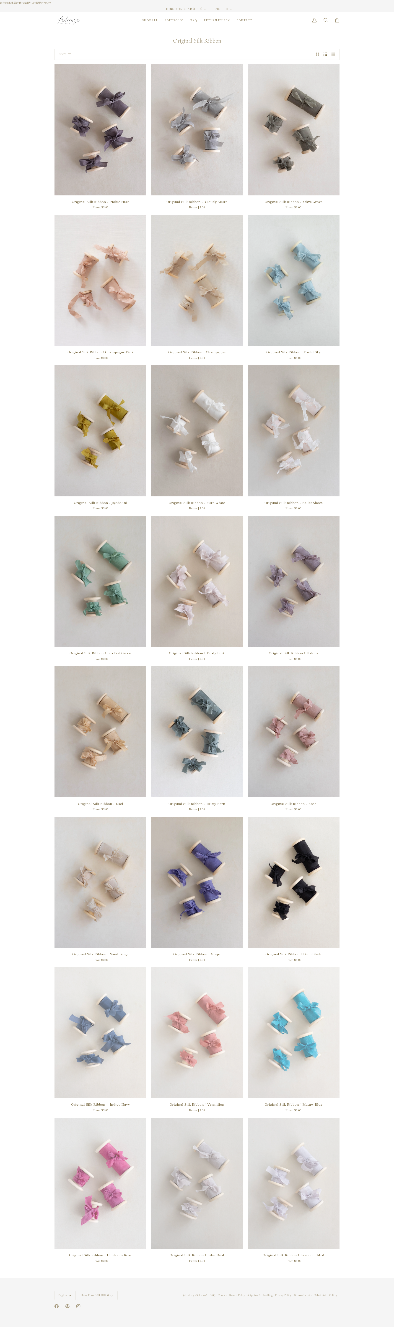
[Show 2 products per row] (317, 54)
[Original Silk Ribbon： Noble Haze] (100, 129)
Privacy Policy (283, 1295)
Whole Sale (320, 1295)
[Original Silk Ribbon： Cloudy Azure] (197, 129)
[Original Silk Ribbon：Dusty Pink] (197, 581)
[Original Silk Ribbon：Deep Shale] (294, 882)
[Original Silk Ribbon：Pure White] (197, 430)
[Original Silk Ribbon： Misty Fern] (197, 731)
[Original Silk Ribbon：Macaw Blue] (294, 1032)
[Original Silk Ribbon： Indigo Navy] (100, 1032)
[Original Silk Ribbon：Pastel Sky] (294, 280)
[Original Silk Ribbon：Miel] (100, 731)
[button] (150, 20)
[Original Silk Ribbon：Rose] (294, 731)
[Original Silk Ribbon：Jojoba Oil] (100, 430)
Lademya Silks (193, 1295)
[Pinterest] (67, 1306)
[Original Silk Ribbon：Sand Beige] (100, 882)
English (221, 9)
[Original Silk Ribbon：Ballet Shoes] (294, 430)
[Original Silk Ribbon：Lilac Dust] (197, 1183)
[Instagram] (78, 1306)
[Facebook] (56, 1306)
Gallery (333, 1295)
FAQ (212, 1295)
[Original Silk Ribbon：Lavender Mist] (294, 1183)
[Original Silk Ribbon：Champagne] (197, 280)
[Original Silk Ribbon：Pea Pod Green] (100, 581)
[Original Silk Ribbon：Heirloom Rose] (100, 1183)
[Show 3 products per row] (325, 54)
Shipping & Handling (260, 1295)
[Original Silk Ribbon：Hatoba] (294, 581)
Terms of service (303, 1295)
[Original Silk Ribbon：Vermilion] (197, 1032)
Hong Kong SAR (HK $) (183, 9)
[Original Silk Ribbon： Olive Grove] (294, 129)
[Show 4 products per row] (334, 54)
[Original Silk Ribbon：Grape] (197, 882)
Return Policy (237, 1295)
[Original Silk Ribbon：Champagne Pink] (100, 280)
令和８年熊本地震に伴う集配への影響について (285, 3)
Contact (222, 1295)
